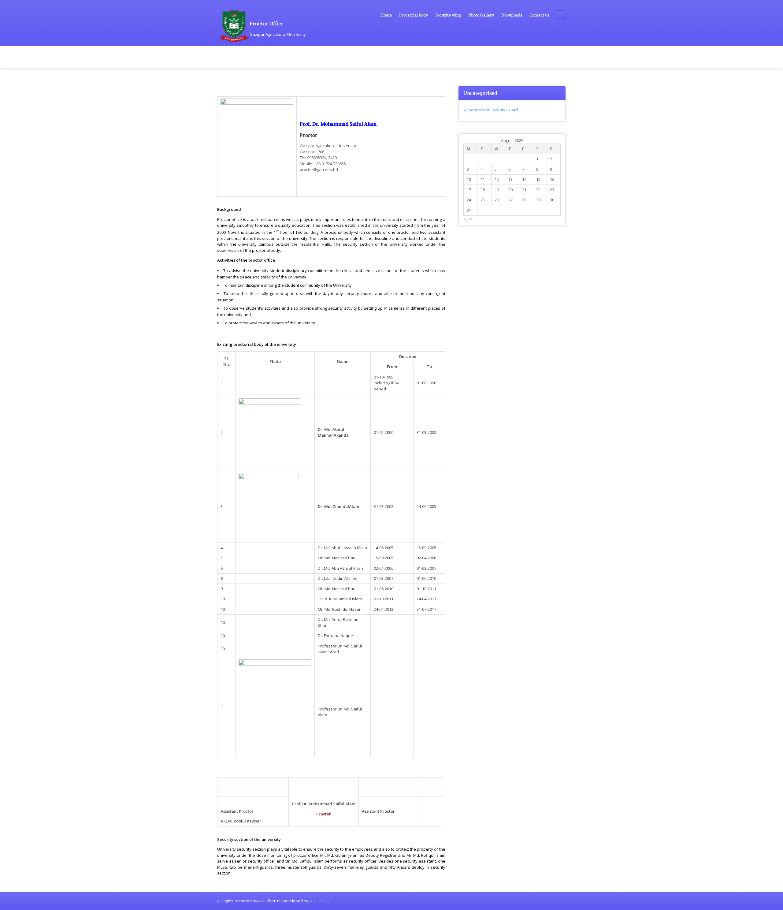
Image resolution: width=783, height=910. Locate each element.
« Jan (467, 218)
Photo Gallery (481, 15)
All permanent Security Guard (490, 110)
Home (386, 15)
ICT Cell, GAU (321, 901)
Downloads (511, 15)
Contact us (539, 15)
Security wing (448, 15)
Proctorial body (413, 15)
